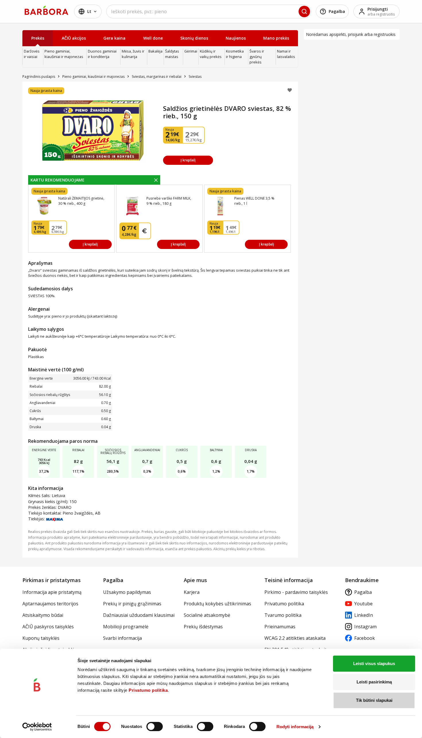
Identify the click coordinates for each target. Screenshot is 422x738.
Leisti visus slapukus (374, 663)
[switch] (154, 726)
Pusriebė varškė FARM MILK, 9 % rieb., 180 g (168, 201)
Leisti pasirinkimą (374, 681)
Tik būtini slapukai (374, 700)
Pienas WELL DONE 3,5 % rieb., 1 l (254, 201)
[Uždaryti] (156, 179)
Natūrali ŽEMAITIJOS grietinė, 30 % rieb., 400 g (81, 201)
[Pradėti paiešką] (304, 11)
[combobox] (208, 11)
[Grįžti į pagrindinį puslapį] (46, 10)
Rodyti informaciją (295, 726)
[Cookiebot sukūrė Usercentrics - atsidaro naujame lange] (37, 726)
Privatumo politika (148, 690)
